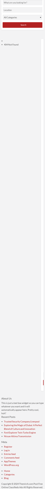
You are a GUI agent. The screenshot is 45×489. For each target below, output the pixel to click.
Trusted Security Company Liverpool (22, 421)
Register (8, 446)
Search (23, 25)
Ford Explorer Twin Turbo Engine (20, 432)
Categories (9, 474)
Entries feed (10, 454)
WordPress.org (11, 465)
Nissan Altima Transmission (17, 436)
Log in (7, 450)
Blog (6, 478)
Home (7, 470)
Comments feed (11, 457)
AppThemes (10, 461)
